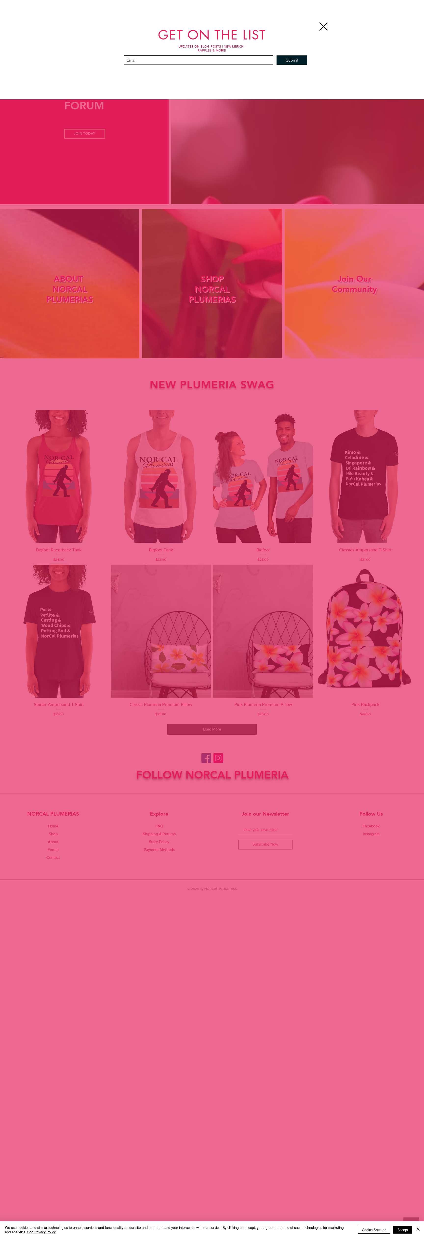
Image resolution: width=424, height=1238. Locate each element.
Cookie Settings (374, 1229)
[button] (323, 26)
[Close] (418, 1229)
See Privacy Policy (41, 1231)
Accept (403, 1229)
